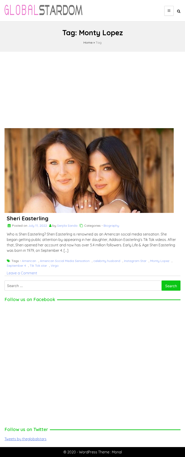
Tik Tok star (38, 266)
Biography (111, 226)
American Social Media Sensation (65, 261)
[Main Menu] (169, 11)
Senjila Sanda (67, 226)
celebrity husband (106, 261)
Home (87, 42)
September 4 (16, 266)
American (29, 261)
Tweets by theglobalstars (25, 439)
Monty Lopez (159, 261)
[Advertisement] (92, 88)
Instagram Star (135, 261)
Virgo (55, 266)
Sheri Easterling (27, 218)
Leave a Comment (22, 273)
